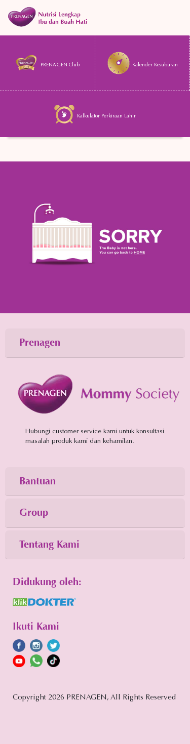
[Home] (95, 236)
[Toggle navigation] (95, 17)
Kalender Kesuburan (155, 65)
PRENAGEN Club (60, 65)
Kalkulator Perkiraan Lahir (106, 116)
